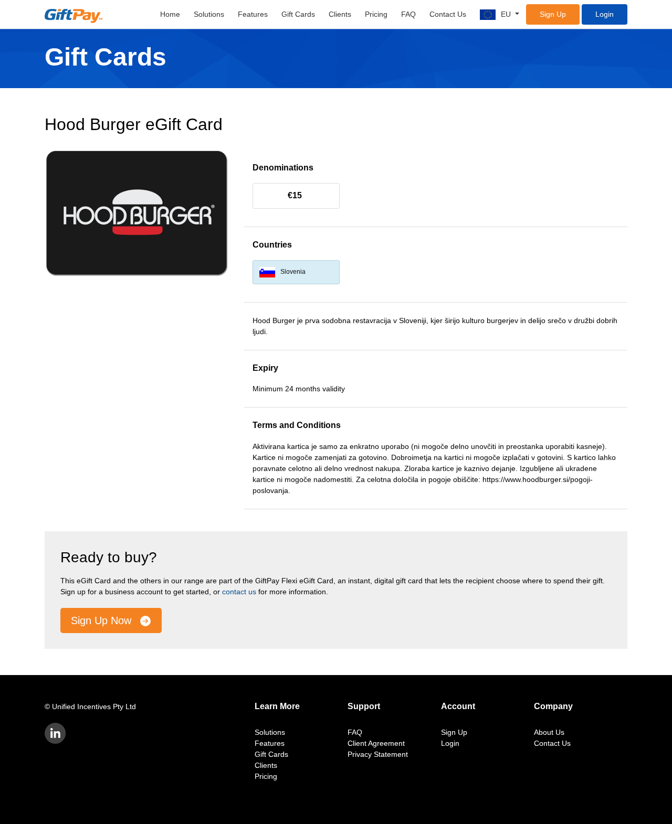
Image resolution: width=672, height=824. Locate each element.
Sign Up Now (102, 620)
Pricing (376, 14)
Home (170, 14)
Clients (340, 14)
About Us (549, 732)
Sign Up (553, 14)
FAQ (408, 14)
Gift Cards (298, 14)
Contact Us (447, 14)
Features (253, 14)
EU (507, 14)
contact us (239, 591)
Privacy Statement (378, 754)
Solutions (209, 14)
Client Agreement (376, 743)
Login (604, 14)
